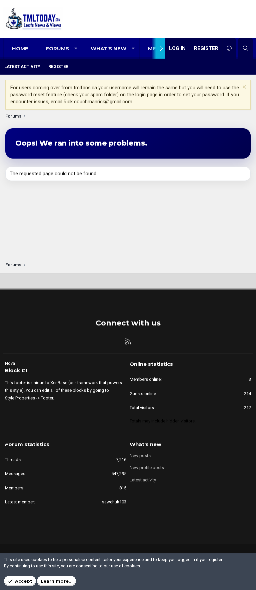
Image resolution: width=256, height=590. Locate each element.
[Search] (245, 48)
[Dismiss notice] (243, 87)
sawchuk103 (114, 501)
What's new (108, 48)
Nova (10, 363)
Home (20, 48)
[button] (76, 48)
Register (58, 66)
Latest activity (22, 66)
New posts (140, 455)
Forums (57, 48)
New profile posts (147, 467)
